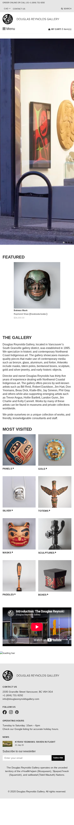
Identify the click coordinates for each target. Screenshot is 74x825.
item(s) (61, 29)
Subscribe (58, 758)
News (6, 737)
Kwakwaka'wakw (38, 314)
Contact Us (19, 9)
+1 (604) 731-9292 (13, 695)
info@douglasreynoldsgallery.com (21, 699)
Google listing (21, 729)
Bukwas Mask (21, 310)
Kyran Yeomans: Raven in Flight (35, 742)
